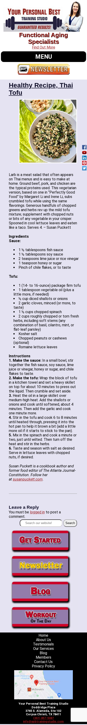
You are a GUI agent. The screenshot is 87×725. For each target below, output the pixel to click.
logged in (37, 512)
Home (43, 635)
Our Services (43, 648)
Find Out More (43, 47)
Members (43, 657)
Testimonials (43, 644)
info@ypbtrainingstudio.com (43, 721)
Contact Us (43, 662)
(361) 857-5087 (43, 718)
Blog (43, 653)
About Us (43, 640)
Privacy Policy (43, 666)
